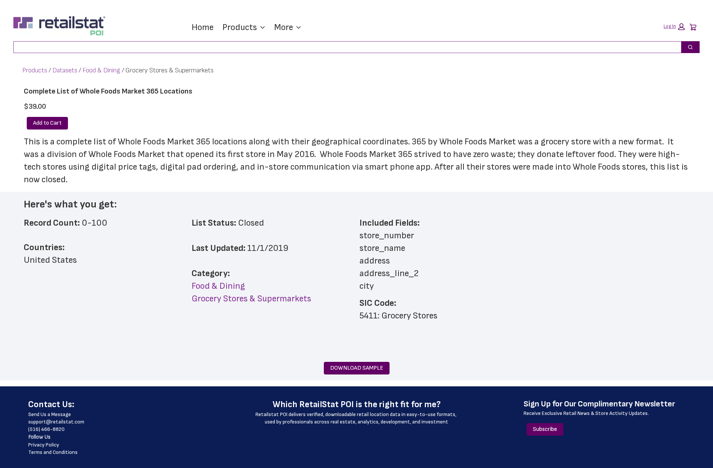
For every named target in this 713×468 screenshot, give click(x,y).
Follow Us (39, 437)
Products (239, 27)
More (283, 27)
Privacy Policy (43, 445)
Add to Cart (47, 123)
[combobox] (344, 47)
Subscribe (545, 429)
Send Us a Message (49, 414)
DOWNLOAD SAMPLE (356, 368)
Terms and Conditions (53, 452)
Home (203, 27)
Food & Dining (101, 70)
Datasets (64, 70)
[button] (674, 27)
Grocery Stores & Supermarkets (251, 298)
